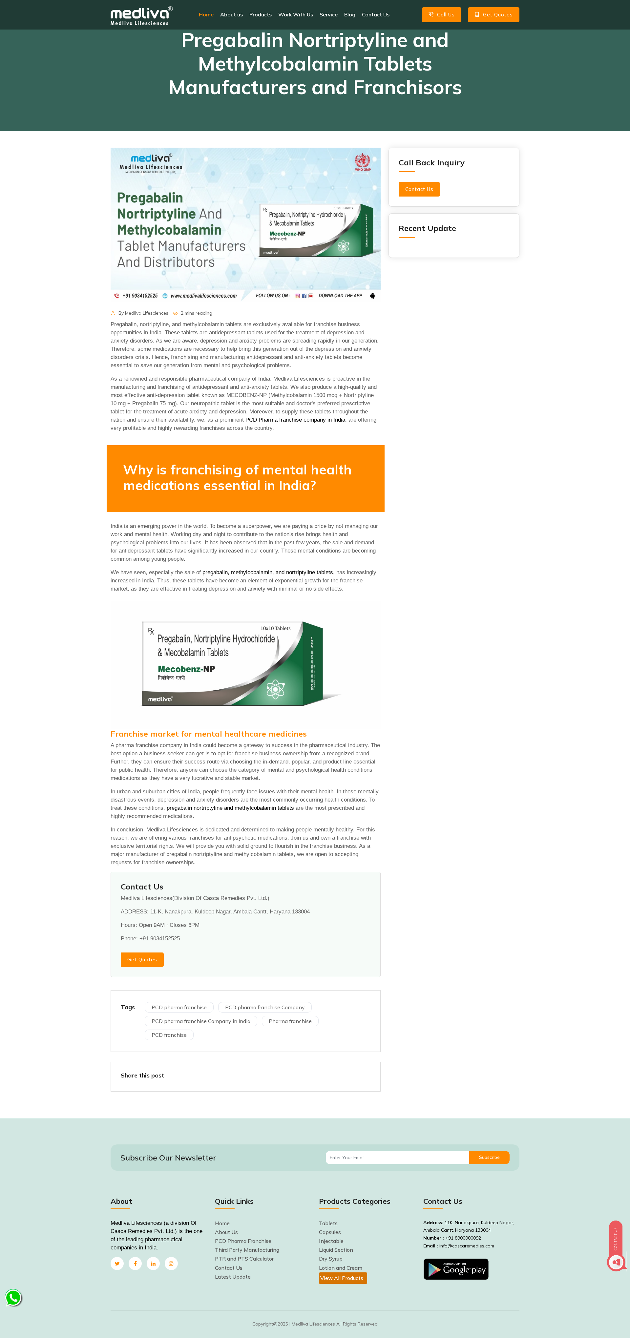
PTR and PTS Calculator (244, 1258)
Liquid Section (336, 1249)
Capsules (330, 1232)
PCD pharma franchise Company (265, 1007)
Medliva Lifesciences (146, 313)
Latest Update (233, 1276)
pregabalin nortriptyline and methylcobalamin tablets (230, 808)
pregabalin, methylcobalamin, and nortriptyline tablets (267, 572)
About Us (226, 1232)
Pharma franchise (290, 1021)
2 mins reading (196, 313)
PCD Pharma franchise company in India (295, 420)
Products (260, 14)
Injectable (331, 1241)
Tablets (328, 1223)
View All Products (341, 1278)
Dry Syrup (331, 1258)
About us (231, 14)
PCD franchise (169, 1035)
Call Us (445, 14)
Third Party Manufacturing (247, 1249)
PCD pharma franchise (179, 1007)
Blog (349, 14)
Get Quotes (497, 14)
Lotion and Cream (340, 1268)
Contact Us (375, 14)
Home (206, 14)
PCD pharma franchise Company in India (201, 1021)
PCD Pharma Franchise (243, 1241)
